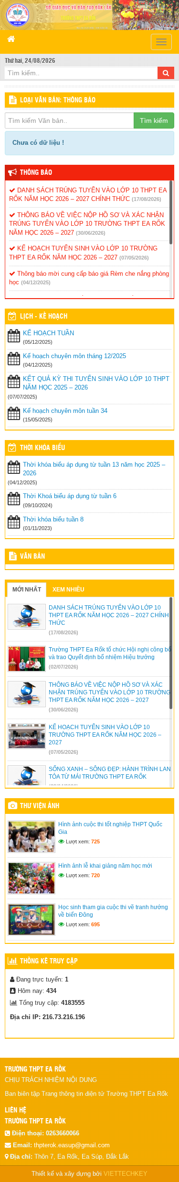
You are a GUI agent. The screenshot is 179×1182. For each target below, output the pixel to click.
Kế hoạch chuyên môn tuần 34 (65, 410)
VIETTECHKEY (125, 1173)
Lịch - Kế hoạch (43, 316)
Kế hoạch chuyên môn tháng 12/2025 (74, 356)
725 (95, 841)
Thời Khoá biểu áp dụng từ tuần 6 (69, 496)
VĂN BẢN (32, 556)
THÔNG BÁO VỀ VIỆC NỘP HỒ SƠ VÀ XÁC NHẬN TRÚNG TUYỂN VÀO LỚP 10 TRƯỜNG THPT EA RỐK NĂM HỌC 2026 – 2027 (87, 223)
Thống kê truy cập (49, 961)
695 (95, 924)
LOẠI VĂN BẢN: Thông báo (57, 100)
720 (95, 875)
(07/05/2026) (134, 257)
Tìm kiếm (154, 120)
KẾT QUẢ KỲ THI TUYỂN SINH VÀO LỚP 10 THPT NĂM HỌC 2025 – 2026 (96, 383)
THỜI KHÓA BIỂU (42, 448)
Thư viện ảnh (39, 806)
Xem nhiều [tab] (68, 589)
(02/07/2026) (63, 667)
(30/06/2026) (90, 233)
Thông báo (36, 173)
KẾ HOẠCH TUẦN (48, 333)
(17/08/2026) (146, 199)
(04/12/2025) (36, 282)
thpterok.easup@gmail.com (72, 1145)
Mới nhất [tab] (26, 589)
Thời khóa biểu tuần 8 (53, 519)
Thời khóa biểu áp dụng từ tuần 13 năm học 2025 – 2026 (94, 469)
